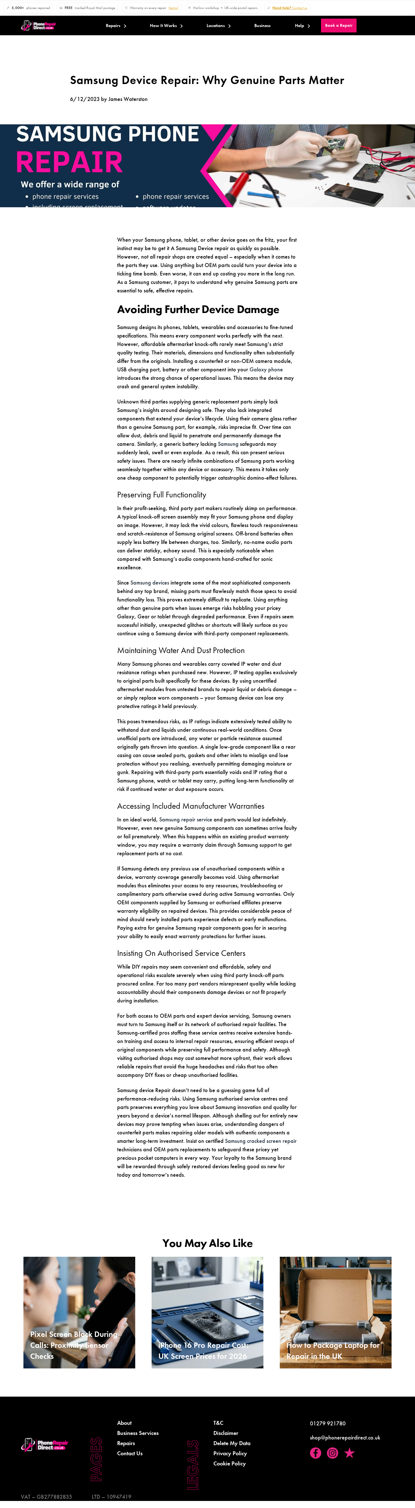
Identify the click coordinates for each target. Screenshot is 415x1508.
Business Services (138, 1433)
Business (262, 25)
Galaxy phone (266, 369)
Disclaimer (225, 1433)
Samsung (228, 443)
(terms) (173, 7)
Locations (216, 25)
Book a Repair (338, 25)
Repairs (113, 25)
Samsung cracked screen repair (260, 1141)
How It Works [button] (163, 25)
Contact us (289, 7)
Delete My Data (231, 1443)
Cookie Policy (229, 1463)
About (124, 1423)
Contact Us (130, 1453)
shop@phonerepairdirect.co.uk (345, 1437)
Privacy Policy (230, 1453)
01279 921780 (328, 1423)
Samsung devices (149, 582)
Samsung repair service (185, 819)
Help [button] (299, 25)
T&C (218, 1423)
